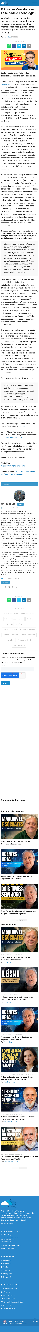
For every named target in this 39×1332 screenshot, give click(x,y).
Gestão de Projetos (27, 629)
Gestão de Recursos (10, 635)
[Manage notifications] (4, 1321)
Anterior (16, 920)
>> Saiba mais (7, 1223)
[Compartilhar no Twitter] (19, 46)
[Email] (29, 46)
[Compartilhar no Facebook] (14, 46)
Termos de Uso (7, 1249)
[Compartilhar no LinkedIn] (24, 46)
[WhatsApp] (9, 46)
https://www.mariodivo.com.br (13, 466)
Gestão (10, 624)
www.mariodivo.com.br (14, 437)
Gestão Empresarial (28, 635)
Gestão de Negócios (23, 624)
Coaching (30, 619)
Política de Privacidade (11, 1245)
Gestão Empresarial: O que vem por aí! (19, 614)
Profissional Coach (24, 640)
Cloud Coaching (7, 84)
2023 (6, 619)
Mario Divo (8, 504)
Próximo (22, 920)
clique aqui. (23, 426)
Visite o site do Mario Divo (11, 508)
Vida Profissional (19, 645)
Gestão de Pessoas (10, 629)
